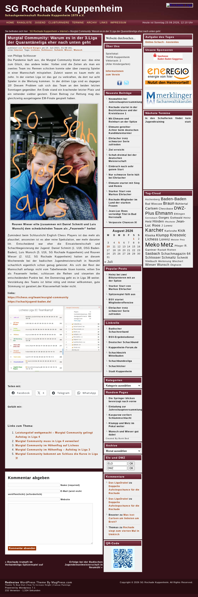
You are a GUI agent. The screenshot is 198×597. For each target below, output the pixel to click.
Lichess (35, 50)
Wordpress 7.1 (27, 588)
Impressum (118, 22)
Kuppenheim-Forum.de (123, 347)
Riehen (171, 250)
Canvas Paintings (62, 585)
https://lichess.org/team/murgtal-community (38, 297)
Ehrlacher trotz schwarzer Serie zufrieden (119, 141)
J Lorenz (167, 225)
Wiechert (177, 261)
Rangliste (24, 22)
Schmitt (58, 50)
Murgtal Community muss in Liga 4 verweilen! (47, 441)
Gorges (164, 217)
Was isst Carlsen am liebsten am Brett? (124, 518)
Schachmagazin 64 (176, 253)
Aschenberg (152, 199)
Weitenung (164, 261)
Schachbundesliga (120, 361)
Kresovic (178, 235)
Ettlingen (179, 214)
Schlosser (47, 50)
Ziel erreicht (116, 149)
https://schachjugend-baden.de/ (29, 301)
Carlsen (151, 208)
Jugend (40, 22)
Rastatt (162, 250)
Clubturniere (59, 22)
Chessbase (166, 208)
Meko (152, 244)
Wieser (68, 50)
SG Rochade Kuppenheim (64, 8)
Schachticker (117, 366)
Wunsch (78, 50)
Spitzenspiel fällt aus (122, 294)
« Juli (108, 261)
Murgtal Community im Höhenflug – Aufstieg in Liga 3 (52, 449)
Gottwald (176, 217)
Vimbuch (151, 261)
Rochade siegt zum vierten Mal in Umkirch (124, 531)
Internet (64, 31)
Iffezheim (170, 222)
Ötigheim (175, 265)
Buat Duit (20, 585)
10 (108, 246)
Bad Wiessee (153, 203)
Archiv (92, 22)
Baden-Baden (173, 199)
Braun (168, 203)
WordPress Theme (33, 582)
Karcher (154, 230)
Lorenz (164, 239)
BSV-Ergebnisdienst (121, 337)
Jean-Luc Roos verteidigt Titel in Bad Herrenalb (122, 214)
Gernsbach (151, 218)
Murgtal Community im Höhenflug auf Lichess (47, 445)
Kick (181, 230)
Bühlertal (181, 203)
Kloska (150, 235)
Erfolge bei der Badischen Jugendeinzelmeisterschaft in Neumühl (84, 565)
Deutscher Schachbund (123, 342)
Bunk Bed (124, 438)
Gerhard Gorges (32, 48)
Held (148, 221)
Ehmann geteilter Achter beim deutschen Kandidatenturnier (123, 130)
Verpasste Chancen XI (123, 222)
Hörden (158, 221)
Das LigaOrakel (118, 482)
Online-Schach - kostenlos (162, 42)
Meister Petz (178, 239)
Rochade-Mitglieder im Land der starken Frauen (123, 202)
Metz (167, 244)
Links (104, 22)
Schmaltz (169, 257)
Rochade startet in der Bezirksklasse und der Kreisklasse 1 (123, 110)
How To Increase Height (39, 585)
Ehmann (164, 213)
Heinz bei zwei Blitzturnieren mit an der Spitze (122, 277)
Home (10, 22)
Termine (78, 22)
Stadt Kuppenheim (120, 371)
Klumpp (162, 235)
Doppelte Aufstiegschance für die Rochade (124, 490)
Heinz (187, 217)
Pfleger (179, 245)
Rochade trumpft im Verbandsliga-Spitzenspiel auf (24, 563)
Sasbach (152, 253)
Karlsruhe (171, 230)
